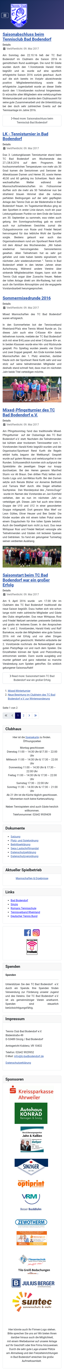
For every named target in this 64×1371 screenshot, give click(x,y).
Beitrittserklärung (20, 844)
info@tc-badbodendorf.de (29, 1056)
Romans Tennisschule (23, 908)
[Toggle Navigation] (5, 15)
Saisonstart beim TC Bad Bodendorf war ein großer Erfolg (26, 580)
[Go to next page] (29, 716)
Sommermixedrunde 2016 (27, 298)
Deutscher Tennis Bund (24, 916)
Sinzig (14, 904)
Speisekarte (32, 737)
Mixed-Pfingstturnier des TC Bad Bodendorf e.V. (29, 412)
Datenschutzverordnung (24, 856)
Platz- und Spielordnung (24, 840)
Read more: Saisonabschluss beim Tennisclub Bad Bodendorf (32, 120)
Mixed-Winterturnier (19, 690)
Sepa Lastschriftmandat (25, 848)
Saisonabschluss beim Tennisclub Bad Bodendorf (27, 37)
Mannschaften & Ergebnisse (32, 878)
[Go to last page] (35, 716)
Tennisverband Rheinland (25, 912)
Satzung (15, 836)
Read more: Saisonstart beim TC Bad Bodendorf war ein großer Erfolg (32, 678)
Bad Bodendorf (19, 900)
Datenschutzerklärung (23, 852)
